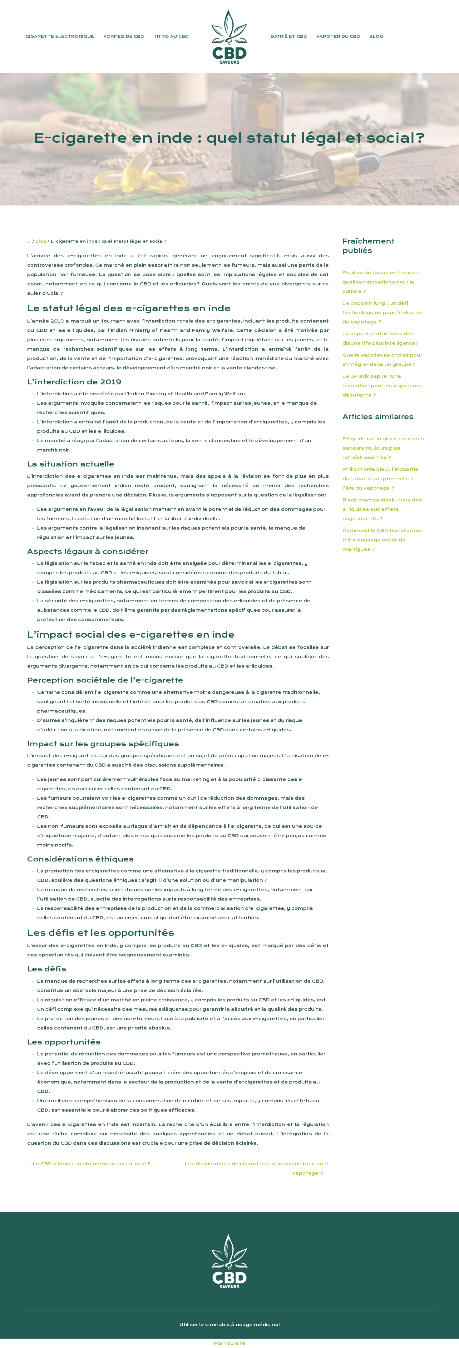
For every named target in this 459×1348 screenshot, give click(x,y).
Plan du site (229, 1343)
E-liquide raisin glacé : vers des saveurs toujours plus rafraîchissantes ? (383, 448)
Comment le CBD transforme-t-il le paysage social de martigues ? (383, 540)
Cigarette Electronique (60, 36)
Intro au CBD (171, 36)
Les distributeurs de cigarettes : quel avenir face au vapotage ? (254, 1168)
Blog (376, 36)
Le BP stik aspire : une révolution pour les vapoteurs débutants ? (382, 385)
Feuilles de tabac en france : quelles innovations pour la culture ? (380, 282)
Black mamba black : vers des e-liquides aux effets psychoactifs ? (382, 509)
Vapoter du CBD (338, 36)
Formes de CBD (123, 36)
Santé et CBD (288, 36)
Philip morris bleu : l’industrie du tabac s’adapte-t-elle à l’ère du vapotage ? (380, 479)
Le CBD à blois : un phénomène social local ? (92, 1163)
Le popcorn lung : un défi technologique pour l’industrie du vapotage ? (383, 312)
